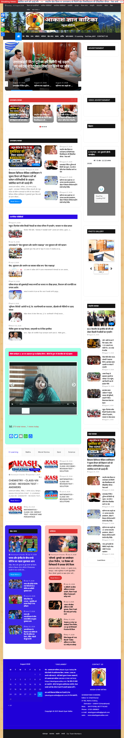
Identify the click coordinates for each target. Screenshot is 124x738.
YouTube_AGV (90, 36)
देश (23, 36)
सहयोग (58, 734)
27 (25, 694)
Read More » (15, 201)
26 (20, 694)
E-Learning (79, 36)
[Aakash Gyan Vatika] (62, 21)
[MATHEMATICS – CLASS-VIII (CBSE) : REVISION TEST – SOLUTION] (51, 464)
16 (40, 684)
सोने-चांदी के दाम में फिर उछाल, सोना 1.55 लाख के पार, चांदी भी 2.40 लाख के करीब (108, 345)
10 (10, 684)
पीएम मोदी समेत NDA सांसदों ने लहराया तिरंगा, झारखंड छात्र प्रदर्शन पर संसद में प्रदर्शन (108, 362)
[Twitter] (2, 19)
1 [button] (40, 126)
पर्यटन (106, 5)
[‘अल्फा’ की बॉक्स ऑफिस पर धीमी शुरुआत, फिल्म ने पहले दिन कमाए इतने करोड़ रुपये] (55, 605)
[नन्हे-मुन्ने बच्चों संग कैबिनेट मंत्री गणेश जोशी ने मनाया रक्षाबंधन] (94, 547)
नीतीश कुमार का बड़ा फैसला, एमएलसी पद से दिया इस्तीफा (30, 329)
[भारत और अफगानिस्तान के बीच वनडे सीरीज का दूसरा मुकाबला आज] (15, 614)
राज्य (32, 36)
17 (10, 689)
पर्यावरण (37, 36)
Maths (28, 452)
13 (25, 684)
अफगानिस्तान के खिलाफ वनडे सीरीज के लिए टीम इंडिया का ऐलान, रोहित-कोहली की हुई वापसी (30, 634)
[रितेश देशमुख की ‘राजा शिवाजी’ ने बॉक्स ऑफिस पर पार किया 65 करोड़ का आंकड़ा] (55, 637)
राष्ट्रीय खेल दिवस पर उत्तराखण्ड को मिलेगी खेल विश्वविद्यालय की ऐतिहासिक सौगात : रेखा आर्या (49, 1)
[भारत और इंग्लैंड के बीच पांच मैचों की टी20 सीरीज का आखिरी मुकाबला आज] (15, 584)
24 (11, 694)
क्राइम (77, 5)
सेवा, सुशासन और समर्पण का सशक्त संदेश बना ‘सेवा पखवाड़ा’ (32, 265)
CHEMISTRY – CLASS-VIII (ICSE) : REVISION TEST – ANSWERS (23, 484)
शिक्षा (111, 5)
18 (15, 689)
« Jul (10, 705)
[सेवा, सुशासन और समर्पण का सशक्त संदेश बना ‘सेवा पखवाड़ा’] (15, 272)
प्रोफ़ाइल (45, 734)
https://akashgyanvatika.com (56, 681)
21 (30, 689)
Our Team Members (74, 734)
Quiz (59, 452)
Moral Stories (44, 452)
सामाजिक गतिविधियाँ (59, 5)
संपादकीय (99, 5)
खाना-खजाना (69, 36)
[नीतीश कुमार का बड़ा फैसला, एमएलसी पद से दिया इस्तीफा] (15, 336)
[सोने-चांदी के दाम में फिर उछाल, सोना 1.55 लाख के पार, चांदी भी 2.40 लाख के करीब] (94, 343)
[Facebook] (2, 15)
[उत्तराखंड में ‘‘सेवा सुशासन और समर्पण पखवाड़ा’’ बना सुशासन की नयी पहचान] (15, 253)
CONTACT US (102, 36)
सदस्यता (51, 734)
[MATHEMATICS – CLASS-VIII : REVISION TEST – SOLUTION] (51, 479)
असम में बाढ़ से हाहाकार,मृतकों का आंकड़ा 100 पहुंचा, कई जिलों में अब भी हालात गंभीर (108, 379)
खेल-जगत (50, 36)
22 (35, 689)
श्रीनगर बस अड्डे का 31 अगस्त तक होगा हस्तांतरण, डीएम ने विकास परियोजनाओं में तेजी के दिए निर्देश (41, 66)
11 (15, 684)
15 (35, 684)
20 (25, 689)
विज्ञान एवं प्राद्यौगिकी (33, 5)
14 (30, 684)
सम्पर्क (63, 734)
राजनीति (70, 5)
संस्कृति (92, 5)
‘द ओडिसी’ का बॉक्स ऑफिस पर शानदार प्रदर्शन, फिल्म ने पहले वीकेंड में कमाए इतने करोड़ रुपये (70, 591)
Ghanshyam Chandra (18, 170)
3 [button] (44, 126)
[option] (43, 66)
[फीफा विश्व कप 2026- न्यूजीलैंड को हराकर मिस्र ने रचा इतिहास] (15, 599)
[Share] (2, 34)
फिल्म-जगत (84, 5)
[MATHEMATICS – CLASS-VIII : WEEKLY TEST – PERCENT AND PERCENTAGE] (15, 510)
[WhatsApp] (2, 29)
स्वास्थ (57, 36)
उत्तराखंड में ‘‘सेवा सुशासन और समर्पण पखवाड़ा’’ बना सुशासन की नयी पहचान (37, 245)
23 (40, 689)
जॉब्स (28, 10)
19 (20, 689)
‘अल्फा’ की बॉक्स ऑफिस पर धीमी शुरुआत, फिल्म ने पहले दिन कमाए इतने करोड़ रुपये (70, 609)
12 (20, 684)
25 (15, 694)
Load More (101, 560)
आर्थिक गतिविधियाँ (46, 5)
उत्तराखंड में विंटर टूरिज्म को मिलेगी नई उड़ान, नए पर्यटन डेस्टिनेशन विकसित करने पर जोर (108, 499)
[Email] (2, 24)
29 (35, 694)
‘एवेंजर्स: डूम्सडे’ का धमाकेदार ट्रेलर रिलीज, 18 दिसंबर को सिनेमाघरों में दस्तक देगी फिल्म (61, 561)
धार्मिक (62, 36)
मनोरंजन (43, 36)
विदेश (27, 36)
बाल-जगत (35, 10)
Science (71, 452)
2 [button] (42, 126)
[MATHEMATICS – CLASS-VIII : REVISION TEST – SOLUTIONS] (51, 494)
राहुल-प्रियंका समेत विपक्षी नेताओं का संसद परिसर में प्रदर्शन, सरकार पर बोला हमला (40, 226)
